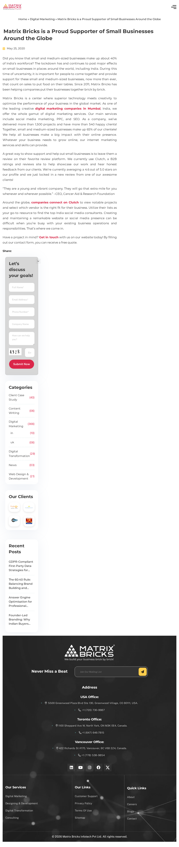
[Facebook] (98, 767)
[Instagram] (89, 767)
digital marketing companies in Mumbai (68, 108)
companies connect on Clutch (55, 202)
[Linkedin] (71, 767)
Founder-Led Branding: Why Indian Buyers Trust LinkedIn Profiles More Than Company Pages (19, 620)
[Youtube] (80, 767)
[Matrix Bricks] (12, 7)
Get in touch (49, 237)
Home (22, 19)
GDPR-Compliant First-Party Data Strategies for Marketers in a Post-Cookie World (21, 566)
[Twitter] (108, 767)
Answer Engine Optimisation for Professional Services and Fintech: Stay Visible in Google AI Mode (20, 602)
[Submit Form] (143, 672)
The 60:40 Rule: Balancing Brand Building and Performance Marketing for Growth (21, 584)
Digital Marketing (42, 19)
